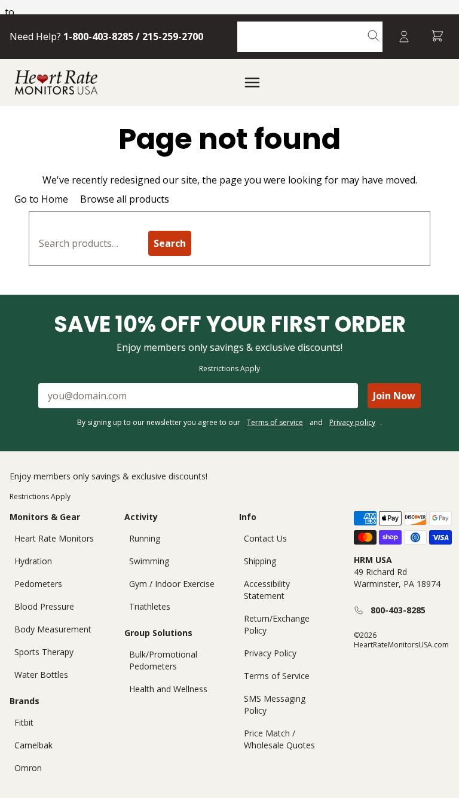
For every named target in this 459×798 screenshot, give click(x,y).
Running (144, 538)
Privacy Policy (270, 653)
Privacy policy (352, 422)
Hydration (33, 561)
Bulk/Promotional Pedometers (163, 660)
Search (170, 243)
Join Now (394, 395)
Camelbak (33, 745)
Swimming (149, 561)
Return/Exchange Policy (277, 624)
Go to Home (41, 199)
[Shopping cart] (437, 37)
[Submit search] (374, 37)
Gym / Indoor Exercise (172, 583)
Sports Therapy (44, 652)
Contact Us (265, 538)
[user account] (404, 37)
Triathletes (149, 606)
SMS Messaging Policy (274, 704)
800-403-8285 (398, 610)
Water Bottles (41, 674)
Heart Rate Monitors (54, 538)
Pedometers (38, 583)
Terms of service (275, 422)
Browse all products (124, 199)
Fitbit (23, 722)
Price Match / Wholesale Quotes (279, 739)
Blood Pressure (44, 606)
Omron (28, 767)
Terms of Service (277, 675)
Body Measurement (52, 629)
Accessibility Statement (267, 589)
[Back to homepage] (56, 82)
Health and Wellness (168, 689)
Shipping (260, 561)
